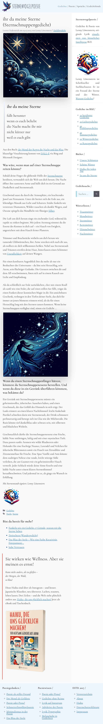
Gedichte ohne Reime (53, 698)
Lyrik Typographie (51, 711)
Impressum (82, 711)
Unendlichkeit (14, 253)
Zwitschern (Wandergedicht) (23, 535)
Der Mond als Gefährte (18, 698)
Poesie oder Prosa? (15, 702)
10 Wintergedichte (89, 138)
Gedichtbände (94, 6)
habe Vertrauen (16, 547)
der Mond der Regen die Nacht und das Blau (40, 149)
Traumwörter (86, 211)
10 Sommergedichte (88, 133)
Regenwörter (86, 224)
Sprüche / (82, 6)
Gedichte (10, 510)
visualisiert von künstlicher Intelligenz (87, 37)
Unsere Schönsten (89, 160)
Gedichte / (63, 6)
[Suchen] (96, 194)
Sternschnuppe (55, 175)
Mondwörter (86, 216)
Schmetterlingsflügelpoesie (20, 707)
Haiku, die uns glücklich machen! (34, 599)
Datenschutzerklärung (88, 707)
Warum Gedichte (84, 98)
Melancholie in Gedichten (49, 717)
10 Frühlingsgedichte (89, 127)
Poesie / (73, 6)
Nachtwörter (86, 233)
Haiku (80, 702)
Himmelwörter (87, 229)
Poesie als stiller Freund (18, 694)
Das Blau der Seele (15, 718)
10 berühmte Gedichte (86, 116)
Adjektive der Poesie (52, 707)
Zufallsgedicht (60, 30)
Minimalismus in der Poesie (17, 712)
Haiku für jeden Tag (88, 170)
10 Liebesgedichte (89, 121)
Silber (51, 210)
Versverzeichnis (84, 694)
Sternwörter (86, 220)
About (80, 698)
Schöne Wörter (87, 164)
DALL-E (45, 153)
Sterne (15, 513)
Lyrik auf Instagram (52, 702)
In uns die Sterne (88, 175)
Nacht (9, 513)
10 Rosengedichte (88, 143)
